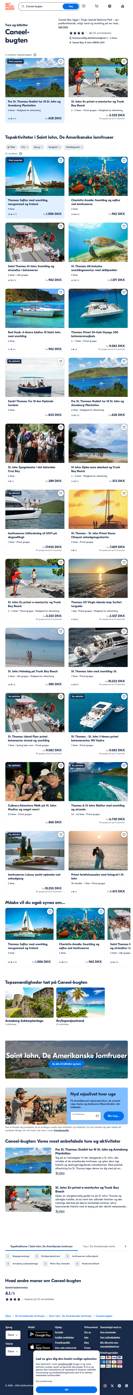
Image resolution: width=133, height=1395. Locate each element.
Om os (87, 1332)
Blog (86, 1342)
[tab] (41, 1246)
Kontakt (59, 1332)
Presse (87, 1347)
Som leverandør (108, 1332)
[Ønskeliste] (84, 6)
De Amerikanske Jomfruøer (30, 1316)
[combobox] (40, 6)
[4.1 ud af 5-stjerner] (79, 33)
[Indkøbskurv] (96, 6)
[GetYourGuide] (9, 6)
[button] (35, 90)
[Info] (35, 55)
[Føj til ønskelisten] (61, 61)
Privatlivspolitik (61, 1130)
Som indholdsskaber (110, 1337)
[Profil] (122, 6)
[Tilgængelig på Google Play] (40, 1334)
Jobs (86, 1337)
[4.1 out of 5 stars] (15, 1299)
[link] (35, 90)
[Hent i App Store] (40, 1347)
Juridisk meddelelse (64, 1337)
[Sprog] (109, 6)
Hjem (8, 1316)
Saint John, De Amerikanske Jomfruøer (70, 1316)
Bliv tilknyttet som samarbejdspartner (109, 1344)
